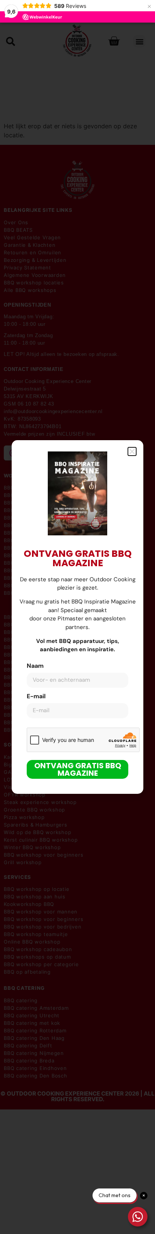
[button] (132, 451)
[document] (77, 617)
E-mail (36, 696)
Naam (35, 666)
